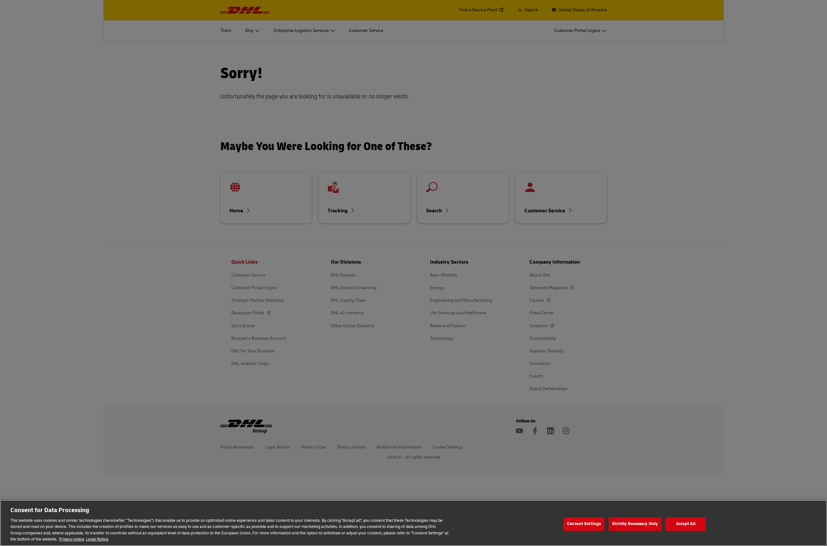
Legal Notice (97, 539)
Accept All (686, 524)
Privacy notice (71, 539)
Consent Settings (584, 524)
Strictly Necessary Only (635, 524)
